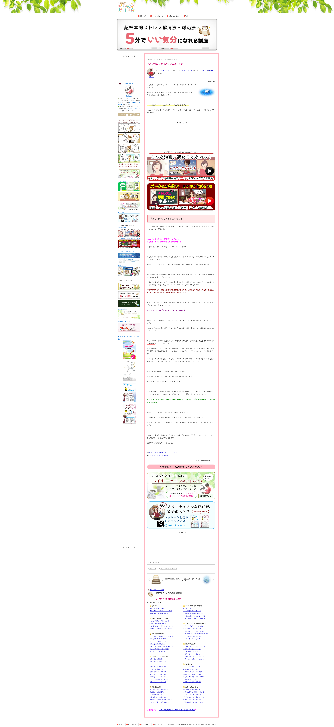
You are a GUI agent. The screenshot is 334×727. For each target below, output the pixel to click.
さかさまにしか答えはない (191, 608)
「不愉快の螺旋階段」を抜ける (193, 613)
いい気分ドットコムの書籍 (158, 455)
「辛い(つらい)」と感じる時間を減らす (195, 633)
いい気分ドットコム (165, 70)
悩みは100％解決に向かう (158, 623)
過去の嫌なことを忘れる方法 (159, 613)
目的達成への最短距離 (157, 692)
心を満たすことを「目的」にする (193, 677)
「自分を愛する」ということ (192, 649)
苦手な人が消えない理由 (157, 669)
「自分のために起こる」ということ (194, 646)
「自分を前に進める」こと (191, 666)
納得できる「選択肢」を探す (192, 674)
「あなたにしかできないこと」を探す (195, 616)
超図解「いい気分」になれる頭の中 (161, 628)
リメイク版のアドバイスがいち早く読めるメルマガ (177, 710)
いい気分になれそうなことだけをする (161, 626)
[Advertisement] (181, 136)
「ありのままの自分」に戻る (159, 661)
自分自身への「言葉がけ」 (158, 697)
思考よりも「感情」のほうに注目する (161, 646)
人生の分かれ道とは (156, 694)
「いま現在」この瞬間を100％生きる (161, 636)
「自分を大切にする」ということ (193, 651)
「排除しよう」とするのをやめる (193, 631)
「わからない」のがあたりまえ (193, 636)
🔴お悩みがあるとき (145, 724)
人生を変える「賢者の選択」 (159, 674)
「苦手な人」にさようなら (158, 682)
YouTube (205, 70)
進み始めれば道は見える (190, 669)
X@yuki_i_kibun (186, 70)
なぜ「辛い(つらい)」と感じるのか (194, 626)
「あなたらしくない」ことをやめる (194, 618)
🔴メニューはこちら (132, 724)
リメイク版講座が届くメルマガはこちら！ (164, 452)
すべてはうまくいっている (158, 641)
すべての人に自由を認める (158, 666)
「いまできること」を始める (192, 611)
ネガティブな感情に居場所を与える (161, 699)
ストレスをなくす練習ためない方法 (161, 611)
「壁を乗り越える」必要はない (193, 671)
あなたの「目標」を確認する (159, 689)
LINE (211, 70)
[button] (213, 563)
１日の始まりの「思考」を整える (193, 692)
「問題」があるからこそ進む (192, 682)
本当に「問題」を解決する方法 (159, 621)
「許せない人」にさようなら (159, 679)
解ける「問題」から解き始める (193, 699)
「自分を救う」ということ (191, 654)
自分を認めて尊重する (157, 659)
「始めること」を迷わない (191, 679)
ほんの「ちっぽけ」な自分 (191, 639)
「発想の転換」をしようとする (193, 702)
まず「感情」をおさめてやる (192, 628)
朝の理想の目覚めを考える (191, 689)
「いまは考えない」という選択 (159, 649)
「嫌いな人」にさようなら (158, 677)
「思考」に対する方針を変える (193, 694)
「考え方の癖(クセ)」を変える (159, 639)
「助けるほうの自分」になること (193, 659)
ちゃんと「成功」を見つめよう (159, 702)
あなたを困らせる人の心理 (158, 671)
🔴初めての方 (121, 724)
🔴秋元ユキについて (158, 724)
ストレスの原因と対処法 (157, 608)
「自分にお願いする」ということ (193, 656)
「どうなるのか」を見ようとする (193, 697)
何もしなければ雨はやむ (157, 644)
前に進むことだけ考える (157, 651)
